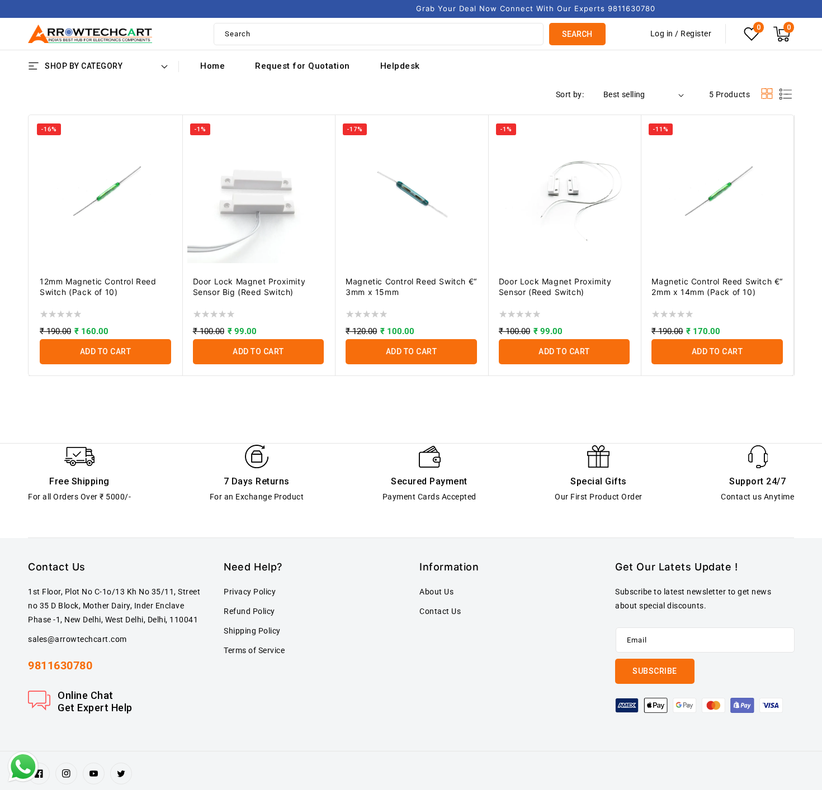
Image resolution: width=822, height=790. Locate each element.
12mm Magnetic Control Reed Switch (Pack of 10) (98, 287)
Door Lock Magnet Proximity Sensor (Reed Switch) (555, 287)
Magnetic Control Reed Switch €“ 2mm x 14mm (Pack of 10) (717, 287)
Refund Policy (249, 611)
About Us (436, 591)
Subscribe (654, 671)
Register (696, 33)
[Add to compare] (167, 136)
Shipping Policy (252, 630)
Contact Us (440, 611)
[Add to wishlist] (167, 113)
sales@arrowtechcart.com (77, 639)
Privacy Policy (250, 591)
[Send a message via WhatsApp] (23, 766)
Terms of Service (254, 650)
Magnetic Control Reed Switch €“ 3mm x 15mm (411, 287)
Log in (661, 33)
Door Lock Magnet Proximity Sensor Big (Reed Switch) (249, 287)
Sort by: (570, 94)
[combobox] (379, 34)
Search (577, 34)
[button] (781, 34)
